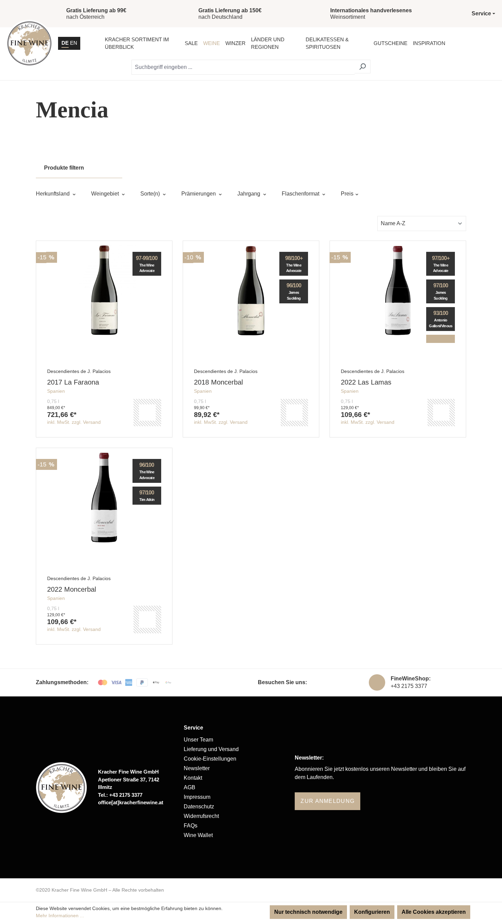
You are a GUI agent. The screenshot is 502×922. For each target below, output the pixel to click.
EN (73, 43)
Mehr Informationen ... (60, 915)
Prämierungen (199, 194)
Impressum (197, 797)
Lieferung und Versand (211, 749)
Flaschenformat (301, 194)
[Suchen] (362, 66)
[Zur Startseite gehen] (29, 43)
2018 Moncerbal (218, 382)
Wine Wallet (198, 835)
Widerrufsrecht (201, 816)
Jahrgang (249, 194)
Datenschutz (199, 806)
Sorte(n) (150, 194)
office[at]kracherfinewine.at (130, 802)
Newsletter (197, 768)
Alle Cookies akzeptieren (434, 912)
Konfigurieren (372, 912)
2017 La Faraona (73, 382)
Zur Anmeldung (327, 801)
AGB (189, 787)
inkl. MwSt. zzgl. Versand (74, 422)
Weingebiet (105, 194)
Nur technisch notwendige (308, 912)
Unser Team (198, 740)
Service (193, 728)
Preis (348, 194)
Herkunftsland (53, 194)
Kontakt (193, 778)
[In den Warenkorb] (147, 412)
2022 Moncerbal (71, 589)
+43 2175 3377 (409, 686)
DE (65, 43)
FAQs (190, 826)
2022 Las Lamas (366, 382)
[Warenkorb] (488, 43)
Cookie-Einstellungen (210, 759)
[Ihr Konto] (470, 43)
